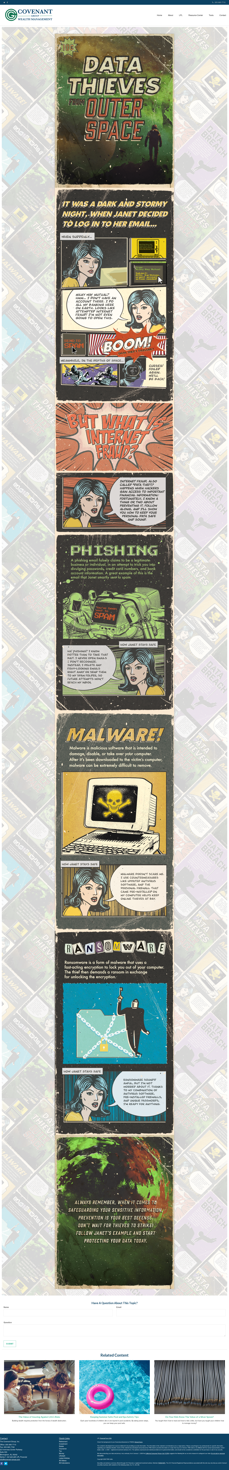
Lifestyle (62, 1456)
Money (61, 1453)
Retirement (63, 1441)
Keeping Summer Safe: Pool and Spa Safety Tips (114, 1417)
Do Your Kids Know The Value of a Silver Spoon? (189, 1417)
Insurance (63, 1448)
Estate (61, 1446)
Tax (60, 1451)
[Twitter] (4, 2)
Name (6, 1307)
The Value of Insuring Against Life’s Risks (39, 1417)
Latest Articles (64, 1458)
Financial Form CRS (106, 1438)
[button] (170, 15)
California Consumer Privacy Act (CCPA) (157, 1453)
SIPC (163, 1463)
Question (8, 1322)
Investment (63, 1444)
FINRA (160, 1463)
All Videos (62, 1460)
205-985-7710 (220, 2)
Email (118, 1307)
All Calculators (64, 1463)
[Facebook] (7, 2)
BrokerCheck (139, 1442)
